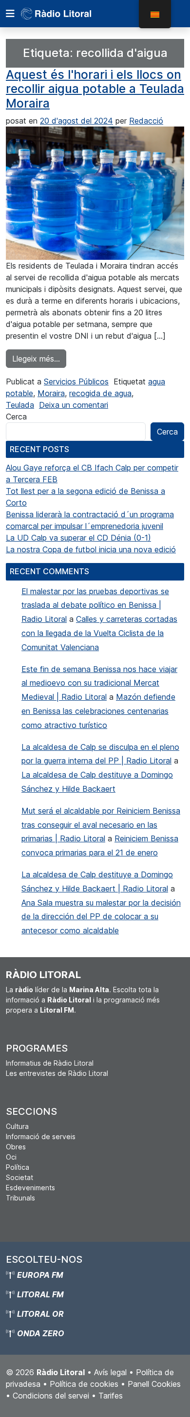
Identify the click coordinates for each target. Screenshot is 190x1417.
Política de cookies (84, 1384)
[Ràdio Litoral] (69, 13)
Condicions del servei (51, 1395)
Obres (16, 1147)
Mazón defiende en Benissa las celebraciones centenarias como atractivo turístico (98, 711)
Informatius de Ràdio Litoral (50, 1063)
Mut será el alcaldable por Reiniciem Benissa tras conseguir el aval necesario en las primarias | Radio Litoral (100, 825)
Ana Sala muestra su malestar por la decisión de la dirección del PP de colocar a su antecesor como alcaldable (101, 917)
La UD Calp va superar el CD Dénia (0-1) (78, 538)
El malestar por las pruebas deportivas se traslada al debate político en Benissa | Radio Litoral (95, 605)
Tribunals (20, 1198)
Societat (19, 1177)
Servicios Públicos (76, 381)
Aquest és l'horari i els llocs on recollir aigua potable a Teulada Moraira (95, 88)
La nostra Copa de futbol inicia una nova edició (91, 549)
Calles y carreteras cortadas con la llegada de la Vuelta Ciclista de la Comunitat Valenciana (99, 633)
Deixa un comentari (73, 405)
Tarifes (110, 1395)
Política (17, 1167)
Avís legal (110, 1372)
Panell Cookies (154, 1384)
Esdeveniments (30, 1187)
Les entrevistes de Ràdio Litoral (57, 1073)
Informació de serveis (41, 1136)
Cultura (17, 1126)
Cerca (16, 416)
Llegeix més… (39, 358)
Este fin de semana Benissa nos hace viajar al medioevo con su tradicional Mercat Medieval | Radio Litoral (99, 683)
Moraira (51, 393)
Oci (11, 1157)
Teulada (20, 405)
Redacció (146, 121)
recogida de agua (100, 393)
